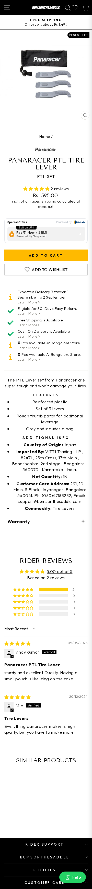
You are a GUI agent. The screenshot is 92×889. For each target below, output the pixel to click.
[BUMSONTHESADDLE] (46, 7)
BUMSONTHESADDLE (44, 857)
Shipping (48, 201)
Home (44, 136)
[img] (17, 643)
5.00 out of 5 (59, 571)
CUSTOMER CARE (45, 883)
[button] (37, 188)
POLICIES (44, 870)
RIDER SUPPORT (45, 844)
